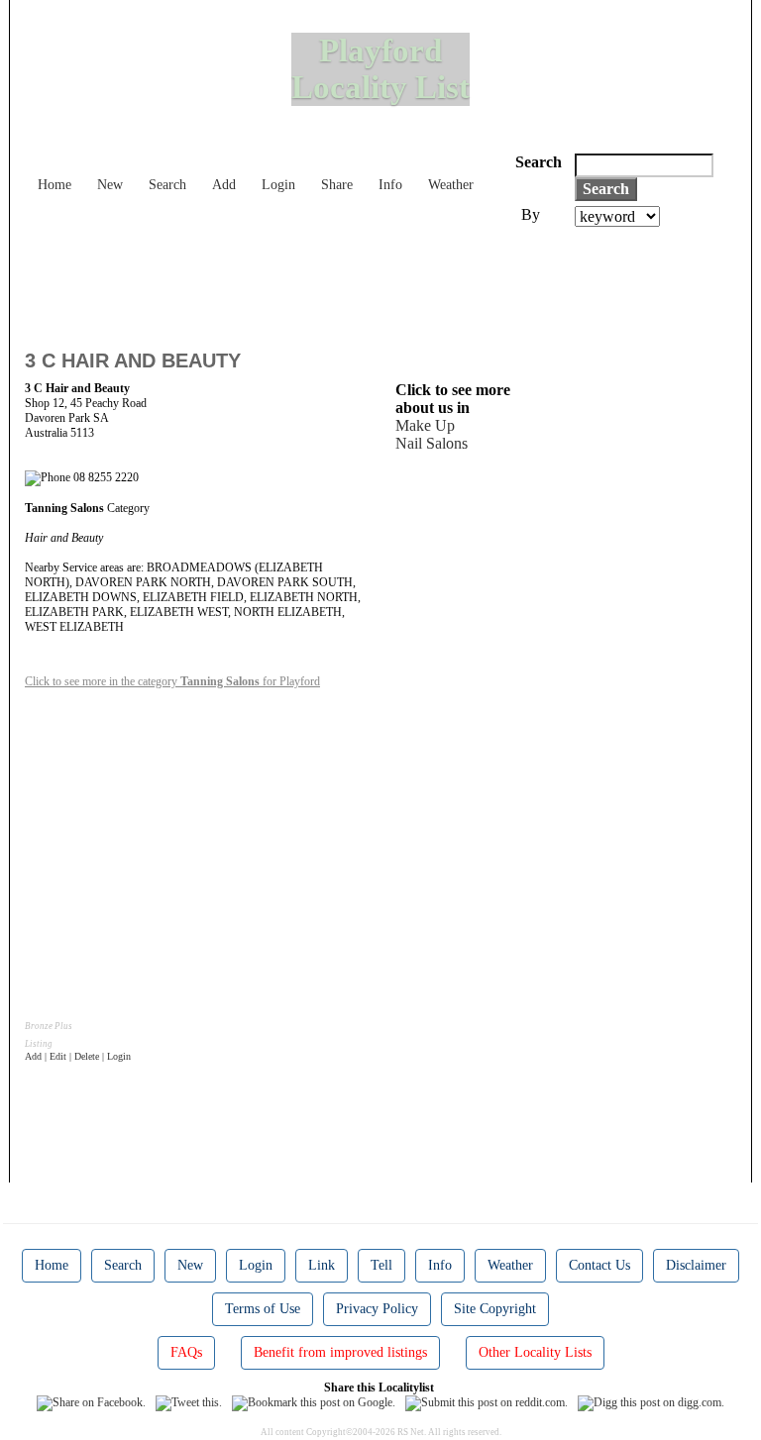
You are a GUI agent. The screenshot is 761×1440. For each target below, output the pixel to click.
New (110, 184)
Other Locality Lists (535, 1352)
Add (224, 184)
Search (167, 184)
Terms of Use (262, 1308)
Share (337, 184)
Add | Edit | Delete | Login (78, 1056)
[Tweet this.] (189, 1402)
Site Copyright (495, 1308)
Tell (381, 1265)
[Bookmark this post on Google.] (313, 1402)
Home (54, 184)
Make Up (425, 425)
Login (278, 184)
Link (321, 1265)
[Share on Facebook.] (91, 1402)
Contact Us (599, 1265)
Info (390, 184)
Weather (451, 184)
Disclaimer (696, 1265)
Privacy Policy (377, 1308)
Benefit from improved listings (340, 1352)
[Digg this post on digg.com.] (651, 1402)
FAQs (186, 1352)
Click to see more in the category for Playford (172, 681)
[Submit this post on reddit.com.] (486, 1402)
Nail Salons (431, 443)
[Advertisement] (385, 281)
